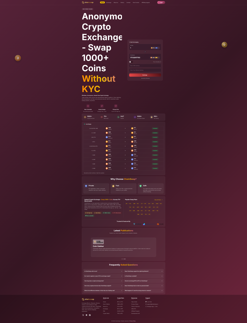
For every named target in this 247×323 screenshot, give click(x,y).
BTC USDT (148, 207)
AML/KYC (133, 308)
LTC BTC (143, 203)
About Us (105, 306)
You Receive (132, 55)
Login (161, 2)
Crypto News (106, 313)
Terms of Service (135, 306)
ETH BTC (155, 207)
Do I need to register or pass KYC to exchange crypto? (97, 276)
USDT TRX (155, 210)
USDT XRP (140, 207)
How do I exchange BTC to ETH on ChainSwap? (136, 280)
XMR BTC (136, 203)
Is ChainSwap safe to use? (90, 271)
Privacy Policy (134, 304)
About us (116, 2)
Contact (128, 2)
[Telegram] (86, 315)
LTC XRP (147, 210)
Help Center (134, 301)
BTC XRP (151, 203)
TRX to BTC (120, 313)
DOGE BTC (159, 203)
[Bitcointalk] (90, 315)
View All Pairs (157, 199)
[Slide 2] (125, 259)
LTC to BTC (120, 306)
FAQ (104, 311)
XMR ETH (140, 210)
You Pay (131, 45)
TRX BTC (131, 207)
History (122, 2)
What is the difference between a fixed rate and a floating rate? (99, 290)
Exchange (108, 2)
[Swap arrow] (145, 52)
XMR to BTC (120, 304)
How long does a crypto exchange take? (94, 280)
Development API (135, 313)
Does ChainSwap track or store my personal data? (137, 285)
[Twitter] (83, 315)
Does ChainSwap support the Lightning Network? (137, 271)
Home (102, 2)
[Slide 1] (122, 259)
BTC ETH (128, 203)
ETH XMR (132, 210)
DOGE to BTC (120, 311)
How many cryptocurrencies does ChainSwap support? (97, 285)
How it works (136, 2)
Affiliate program (146, 2)
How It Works (106, 304)
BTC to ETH (120, 301)
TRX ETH (147, 214)
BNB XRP (140, 214)
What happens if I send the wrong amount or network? (138, 290)
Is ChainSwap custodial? (131, 276)
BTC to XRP (120, 308)
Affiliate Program (135, 311)
